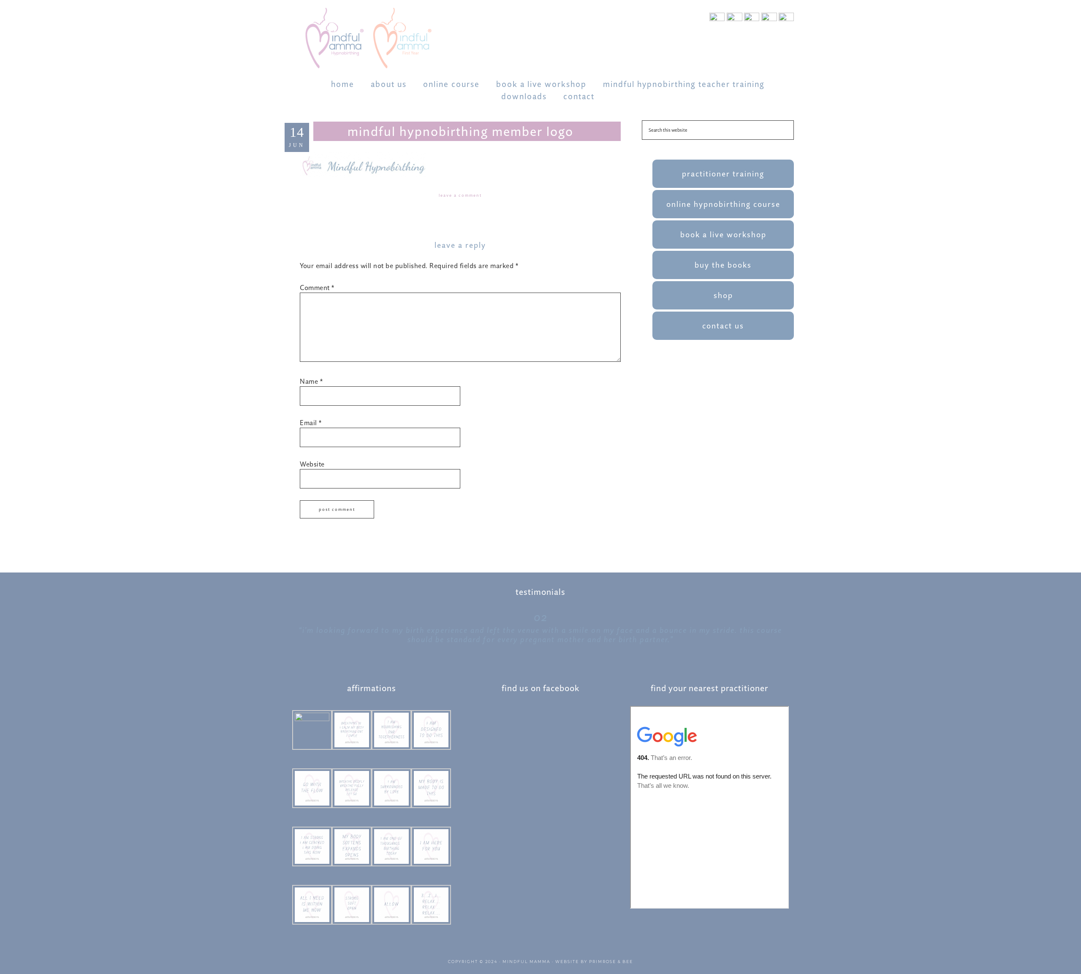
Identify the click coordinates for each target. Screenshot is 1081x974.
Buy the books (723, 265)
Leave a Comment (460, 195)
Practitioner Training (723, 174)
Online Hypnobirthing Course (723, 204)
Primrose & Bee (611, 961)
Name (311, 381)
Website (312, 464)
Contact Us (723, 326)
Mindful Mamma (526, 961)
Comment (317, 287)
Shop (723, 295)
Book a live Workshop (723, 234)
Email (311, 422)
